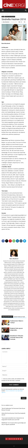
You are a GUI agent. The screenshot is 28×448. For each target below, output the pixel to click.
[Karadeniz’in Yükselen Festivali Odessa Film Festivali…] (5, 337)
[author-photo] (14, 256)
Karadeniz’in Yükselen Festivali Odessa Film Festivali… (16, 337)
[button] (2, 10)
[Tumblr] (21, 240)
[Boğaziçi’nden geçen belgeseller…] (5, 330)
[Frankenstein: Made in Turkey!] (5, 322)
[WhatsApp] (13, 240)
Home (3, 14)
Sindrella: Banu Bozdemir (10, 16)
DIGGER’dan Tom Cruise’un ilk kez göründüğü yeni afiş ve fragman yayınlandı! (14, 423)
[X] (6, 240)
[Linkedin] (17, 240)
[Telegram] (24, 240)
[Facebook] (3, 240)
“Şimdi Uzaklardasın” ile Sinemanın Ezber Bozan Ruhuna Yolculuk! (13, 409)
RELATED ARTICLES (7, 316)
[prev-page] (3, 343)
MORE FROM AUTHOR (19, 316)
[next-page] (5, 343)
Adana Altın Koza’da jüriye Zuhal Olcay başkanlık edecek (13, 414)
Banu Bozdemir (6, 22)
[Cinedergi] (14, 4)
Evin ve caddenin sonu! (7, 405)
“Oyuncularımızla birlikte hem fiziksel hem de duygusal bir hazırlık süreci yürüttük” (13, 418)
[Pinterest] (10, 240)
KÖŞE (7, 14)
